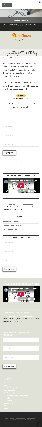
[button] (21, 45)
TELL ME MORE (21, 25)
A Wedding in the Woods (12, 225)
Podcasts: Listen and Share (17, 395)
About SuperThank (13, 388)
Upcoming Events (10, 403)
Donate (9, 400)
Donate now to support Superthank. (18, 204)
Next (37, 11)
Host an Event (9, 390)
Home (6, 383)
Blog (6, 406)
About (6, 385)
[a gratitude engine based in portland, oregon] (21, 35)
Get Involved (9, 393)
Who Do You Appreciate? (12, 222)
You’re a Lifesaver (10, 229)
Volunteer (10, 398)
